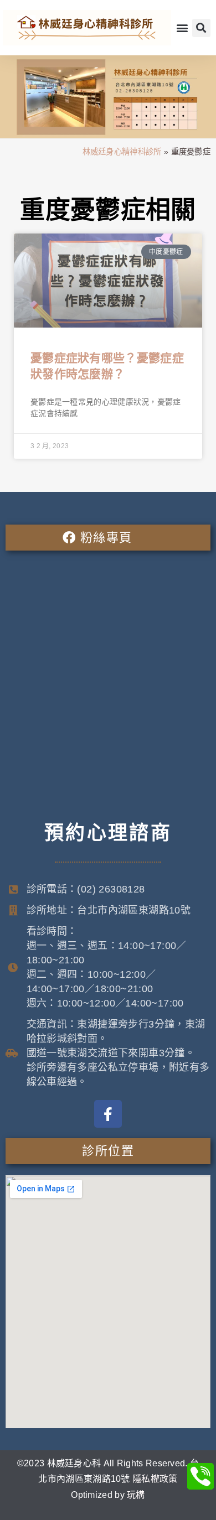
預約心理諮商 (108, 832)
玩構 (136, 1495)
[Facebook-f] (108, 1114)
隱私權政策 (155, 1478)
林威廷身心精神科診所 (122, 151)
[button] (182, 28)
